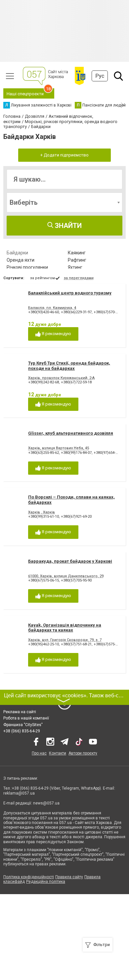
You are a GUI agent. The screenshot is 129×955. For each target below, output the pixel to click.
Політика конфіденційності (28, 877)
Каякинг (77, 252)
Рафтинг (77, 260)
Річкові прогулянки (27, 267)
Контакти (57, 753)
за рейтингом (42, 278)
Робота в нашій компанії (26, 718)
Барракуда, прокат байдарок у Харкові (70, 561)
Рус (99, 76)
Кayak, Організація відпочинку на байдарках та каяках (64, 628)
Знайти (67, 226)
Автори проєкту (82, 753)
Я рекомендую (56, 333)
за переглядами (79, 278)
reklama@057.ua (19, 793)
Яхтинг (75, 267)
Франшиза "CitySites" (23, 724)
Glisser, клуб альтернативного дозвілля (70, 433)
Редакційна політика (45, 881)
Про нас (39, 753)
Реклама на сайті (19, 712)
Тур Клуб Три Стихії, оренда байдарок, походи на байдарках (69, 366)
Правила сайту (69, 877)
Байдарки (17, 252)
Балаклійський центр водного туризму (69, 292)
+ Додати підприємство (64, 154)
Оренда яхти (20, 260)
